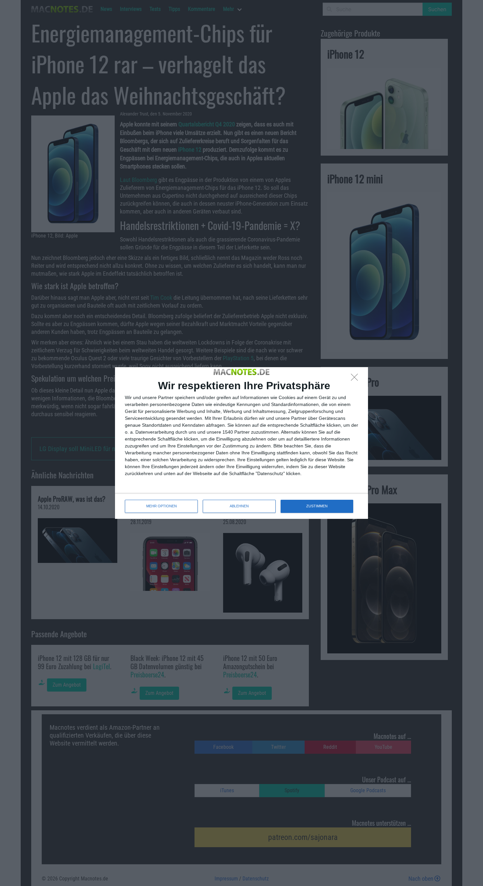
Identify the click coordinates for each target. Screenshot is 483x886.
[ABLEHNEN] (356, 379)
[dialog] (241, 443)
